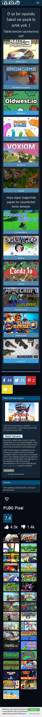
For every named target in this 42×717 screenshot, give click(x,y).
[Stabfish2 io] (11, 577)
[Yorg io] (11, 645)
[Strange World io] (29, 577)
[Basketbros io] (29, 675)
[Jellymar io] (29, 645)
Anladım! (33, 710)
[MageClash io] (11, 567)
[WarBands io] (11, 596)
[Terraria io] (11, 655)
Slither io (6, 466)
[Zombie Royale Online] (11, 586)
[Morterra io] (11, 665)
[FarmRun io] (11, 694)
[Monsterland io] (29, 547)
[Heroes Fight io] (29, 626)
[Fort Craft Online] (29, 557)
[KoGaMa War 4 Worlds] (11, 557)
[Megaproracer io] (29, 655)
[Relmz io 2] (11, 606)
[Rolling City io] (11, 675)
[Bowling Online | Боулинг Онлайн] (29, 586)
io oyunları (34, 426)
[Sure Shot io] (29, 684)
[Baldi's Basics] (11, 547)
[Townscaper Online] (11, 626)
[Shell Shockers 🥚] (11, 538)
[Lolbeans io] (29, 665)
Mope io (14, 466)
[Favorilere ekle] (6, 499)
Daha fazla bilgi (34, 714)
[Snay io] (29, 616)
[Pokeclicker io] (29, 567)
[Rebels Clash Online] (11, 616)
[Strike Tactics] (11, 635)
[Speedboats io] (29, 635)
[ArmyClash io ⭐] (29, 538)
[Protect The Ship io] (29, 606)
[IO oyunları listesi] (11, 3)
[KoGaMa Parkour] (11, 684)
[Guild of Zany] (29, 596)
